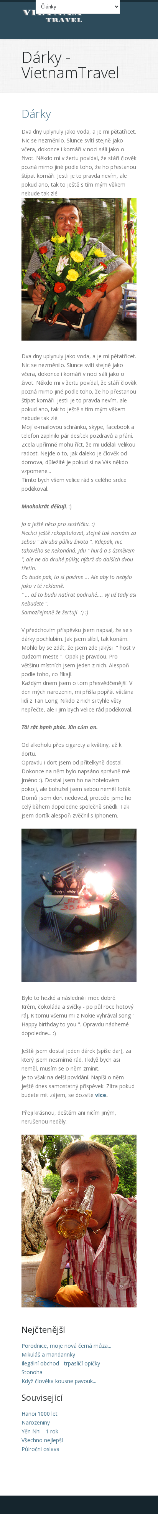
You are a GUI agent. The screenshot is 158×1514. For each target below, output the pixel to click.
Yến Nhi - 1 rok (39, 1431)
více (100, 1095)
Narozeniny (35, 1422)
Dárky (36, 113)
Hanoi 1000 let (39, 1413)
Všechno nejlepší (42, 1440)
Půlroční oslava (40, 1449)
